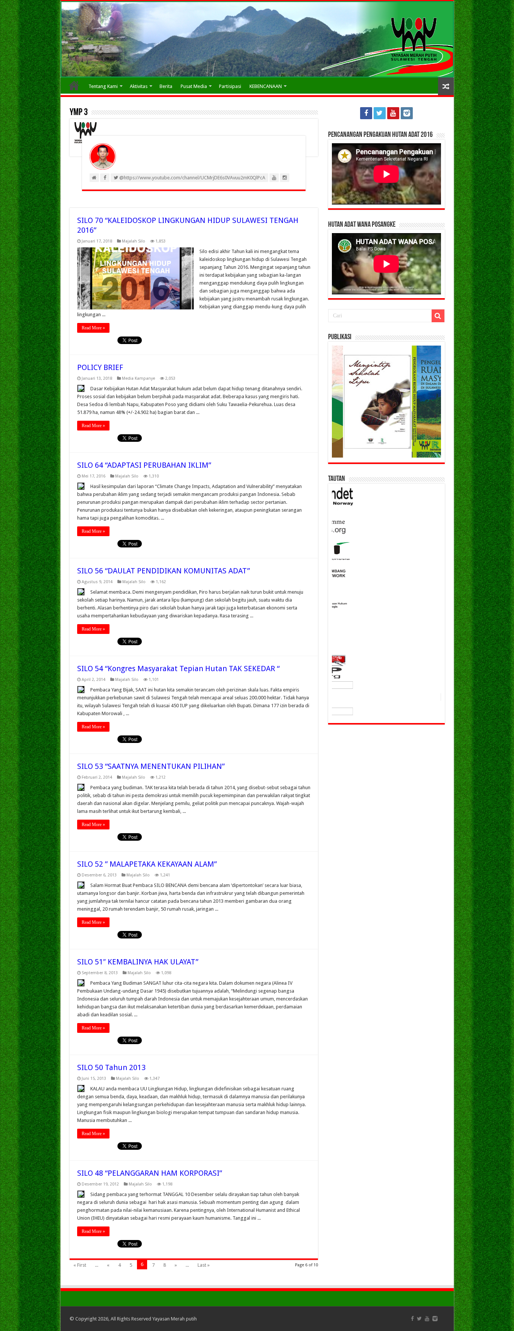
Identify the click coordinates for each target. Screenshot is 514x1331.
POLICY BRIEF (100, 367)
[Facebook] (366, 113)
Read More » (93, 327)
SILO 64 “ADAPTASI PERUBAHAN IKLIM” (144, 465)
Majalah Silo (133, 241)
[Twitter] (380, 113)
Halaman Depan (74, 85)
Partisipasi (230, 86)
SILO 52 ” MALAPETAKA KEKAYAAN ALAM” (147, 864)
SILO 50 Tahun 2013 (111, 1067)
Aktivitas (139, 86)
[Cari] (438, 315)
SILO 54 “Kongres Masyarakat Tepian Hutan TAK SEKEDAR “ (178, 668)
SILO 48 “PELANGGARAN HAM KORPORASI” (149, 1173)
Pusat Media (194, 86)
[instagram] (407, 113)
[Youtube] (393, 113)
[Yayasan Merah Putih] (257, 39)
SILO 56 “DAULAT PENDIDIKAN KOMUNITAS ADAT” (163, 570)
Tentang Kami (103, 86)
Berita (166, 86)
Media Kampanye (138, 378)
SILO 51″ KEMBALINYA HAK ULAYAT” (137, 961)
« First (79, 1265)
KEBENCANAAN (265, 86)
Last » (204, 1265)
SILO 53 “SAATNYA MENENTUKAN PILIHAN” (151, 766)
